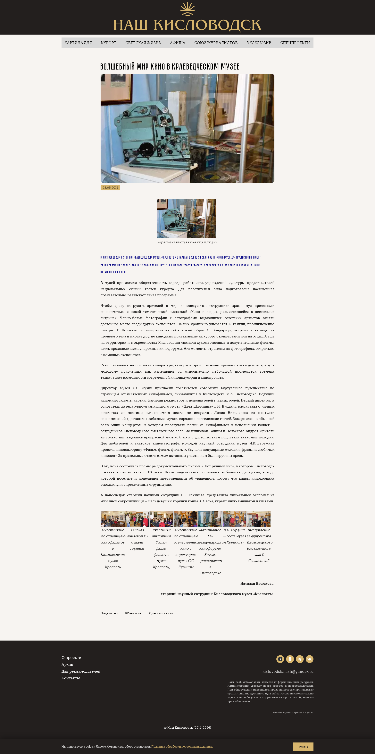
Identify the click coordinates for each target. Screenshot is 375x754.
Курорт (108, 42)
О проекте (71, 657)
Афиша (177, 42)
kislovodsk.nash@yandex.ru (287, 671)
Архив (67, 664)
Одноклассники (161, 613)
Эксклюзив (259, 42)
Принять (303, 747)
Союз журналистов (216, 42)
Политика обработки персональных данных (293, 712)
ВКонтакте (133, 613)
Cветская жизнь (143, 42)
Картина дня (78, 42)
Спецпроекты (295, 42)
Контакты (71, 678)
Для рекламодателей (81, 671)
